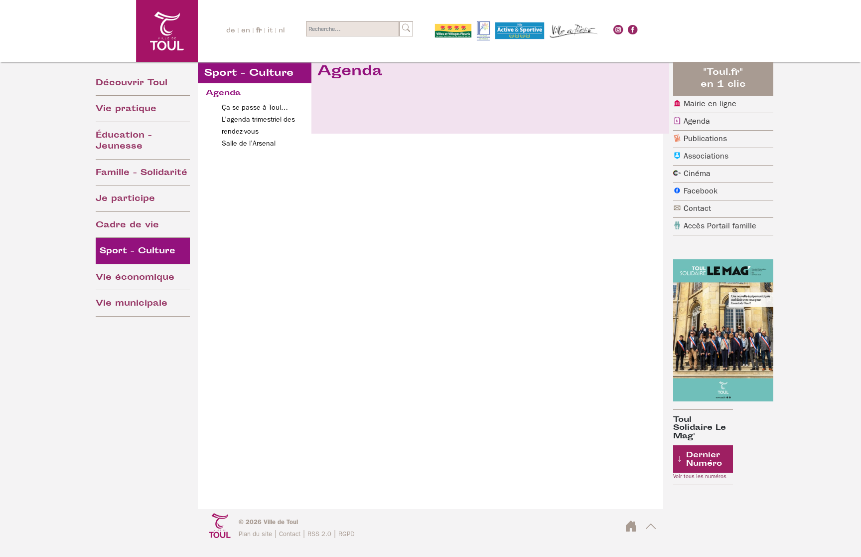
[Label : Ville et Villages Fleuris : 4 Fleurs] (453, 30)
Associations (706, 156)
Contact (697, 208)
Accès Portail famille (720, 226)
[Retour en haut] (651, 529)
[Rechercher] (406, 28)
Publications (705, 139)
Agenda (697, 121)
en (245, 31)
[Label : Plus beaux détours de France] (483, 30)
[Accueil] (140, 30)
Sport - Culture (137, 251)
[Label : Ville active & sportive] (520, 30)
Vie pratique (126, 109)
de (230, 31)
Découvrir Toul (131, 83)
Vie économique (135, 278)
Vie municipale (131, 304)
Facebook (701, 191)
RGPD (346, 534)
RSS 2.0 (319, 534)
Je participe (125, 199)
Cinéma (697, 174)
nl (282, 31)
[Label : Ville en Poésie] (574, 30)
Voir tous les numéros (699, 476)
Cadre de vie (127, 225)
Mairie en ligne (710, 104)
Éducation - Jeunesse (124, 142)
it (270, 31)
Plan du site (255, 534)
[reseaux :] (618, 29)
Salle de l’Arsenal (249, 144)
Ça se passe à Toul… (255, 108)
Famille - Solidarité (141, 173)
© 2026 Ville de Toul (268, 522)
